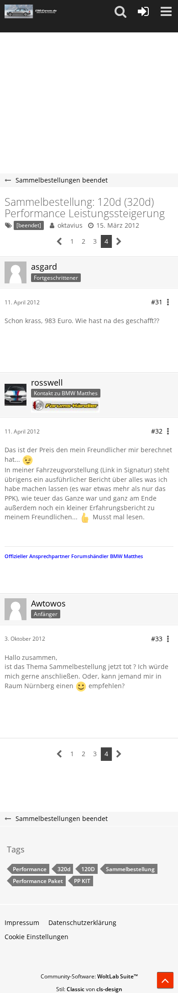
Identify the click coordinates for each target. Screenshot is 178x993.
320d (64, 869)
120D (88, 869)
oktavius (70, 225)
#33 (156, 638)
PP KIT (82, 881)
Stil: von (89, 989)
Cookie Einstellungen (36, 936)
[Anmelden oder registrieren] (143, 11)
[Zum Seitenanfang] (165, 980)
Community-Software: (89, 976)
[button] (120, 11)
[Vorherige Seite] (59, 241)
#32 (156, 431)
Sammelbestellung (130, 869)
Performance (30, 869)
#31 (156, 302)
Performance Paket (38, 881)
